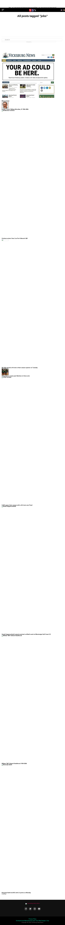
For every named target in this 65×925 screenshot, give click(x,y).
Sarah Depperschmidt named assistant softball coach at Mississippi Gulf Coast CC (26, 634)
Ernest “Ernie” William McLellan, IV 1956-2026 (15, 109)
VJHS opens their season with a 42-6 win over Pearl (17, 505)
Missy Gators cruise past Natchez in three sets (16, 376)
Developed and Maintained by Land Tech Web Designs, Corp (32, 920)
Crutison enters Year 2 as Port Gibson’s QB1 (15, 238)
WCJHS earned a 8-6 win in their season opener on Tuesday (19, 367)
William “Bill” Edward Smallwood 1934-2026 (14, 763)
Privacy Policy (32, 919)
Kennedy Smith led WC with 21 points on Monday (16, 892)
